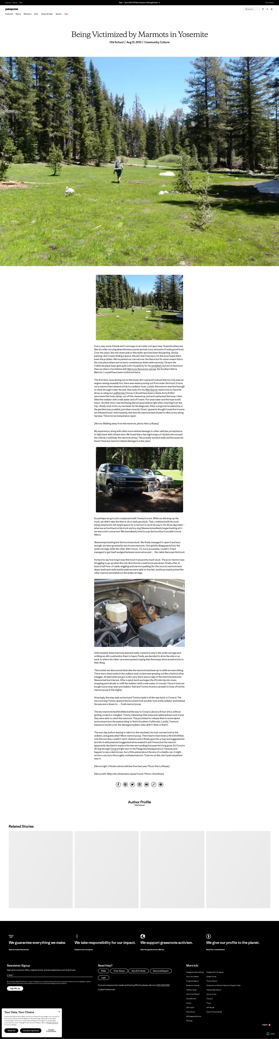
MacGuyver (152, 389)
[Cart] (271, 9)
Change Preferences (51, 1030)
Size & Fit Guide (138, 971)
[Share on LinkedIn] (139, 784)
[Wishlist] (263, 9)
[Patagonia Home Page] (11, 9)
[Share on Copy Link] (153, 784)
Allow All (11, 1030)
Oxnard (114, 748)
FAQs (103, 971)
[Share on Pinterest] (125, 784)
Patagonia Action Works (195, 972)
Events (188, 1003)
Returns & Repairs (160, 971)
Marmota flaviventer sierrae (141, 369)
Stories (15, 3)
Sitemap (189, 1021)
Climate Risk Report (214, 990)
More (21, 2)
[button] (270, 1034)
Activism (8, 3)
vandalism (156, 365)
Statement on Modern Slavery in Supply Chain (224, 985)
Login (103, 977)
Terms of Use (211, 994)
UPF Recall (210, 1007)
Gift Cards (190, 1007)
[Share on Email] (146, 784)
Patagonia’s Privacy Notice (59, 983)
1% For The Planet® (193, 994)
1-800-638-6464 (163, 985)
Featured (9, 14)
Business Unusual (192, 985)
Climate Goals (191, 990)
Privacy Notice (212, 981)
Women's (27, 14)
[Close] (59, 1011)
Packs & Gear (47, 14)
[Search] (252, 9)
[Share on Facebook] (118, 784)
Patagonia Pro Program (215, 972)
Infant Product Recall (214, 1012)
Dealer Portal (211, 976)
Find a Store (269, 2)
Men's (18, 14)
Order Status (119, 971)
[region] (32, 1022)
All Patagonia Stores (193, 1016)
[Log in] (267, 9)
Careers (210, 998)
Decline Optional (31, 1030)
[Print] (161, 784)
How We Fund (191, 998)
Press (209, 1003)
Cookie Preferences (106, 989)
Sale (66, 14)
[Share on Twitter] (132, 784)
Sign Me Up (15, 988)
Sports (58, 14)
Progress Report (192, 981)
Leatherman (119, 393)
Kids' (36, 14)
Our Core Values (192, 976)
